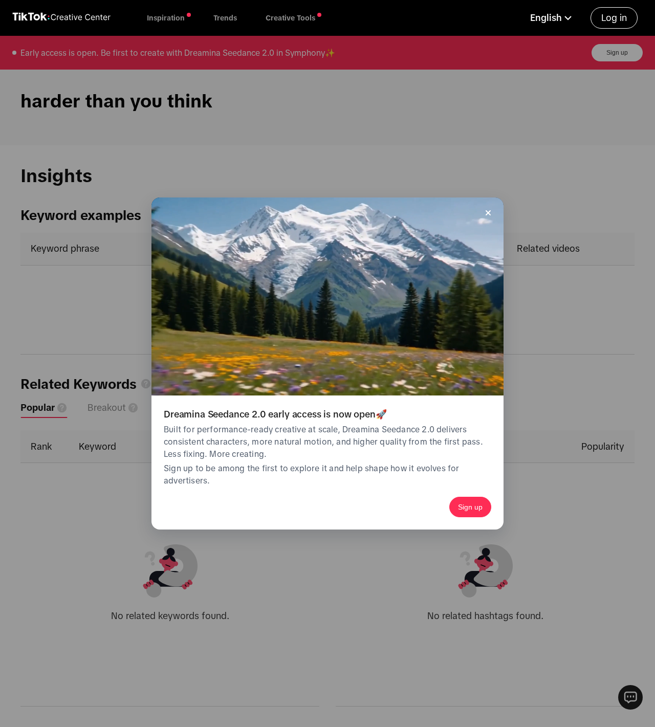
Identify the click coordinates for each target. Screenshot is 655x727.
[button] (552, 18)
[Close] (488, 213)
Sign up (470, 507)
